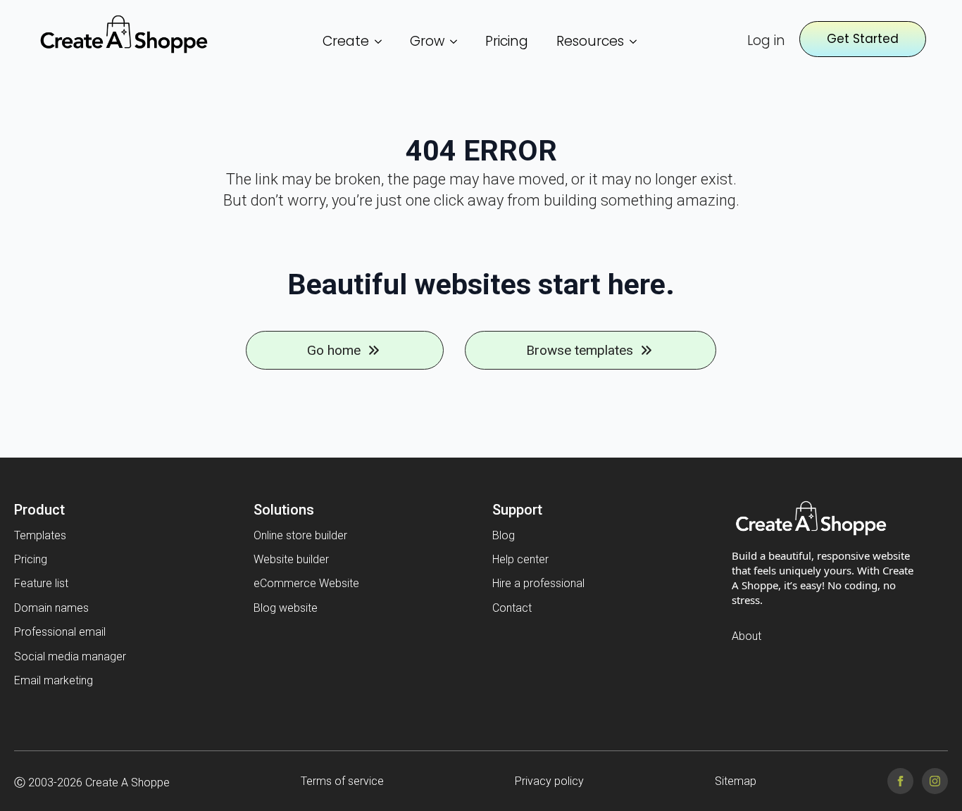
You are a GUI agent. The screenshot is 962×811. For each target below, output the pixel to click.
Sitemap (735, 781)
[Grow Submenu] (457, 41)
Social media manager (70, 656)
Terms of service (342, 781)
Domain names (51, 608)
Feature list (41, 583)
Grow (427, 41)
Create (346, 41)
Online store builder (300, 535)
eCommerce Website (306, 583)
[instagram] (935, 781)
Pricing (506, 41)
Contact (512, 608)
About (746, 636)
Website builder (291, 559)
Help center (520, 559)
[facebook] (900, 781)
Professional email (60, 632)
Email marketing (53, 680)
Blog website (286, 608)
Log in (766, 41)
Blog (503, 535)
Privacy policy (549, 781)
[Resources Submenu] (637, 41)
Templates (40, 535)
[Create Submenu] (382, 41)
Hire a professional (538, 583)
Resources (590, 41)
